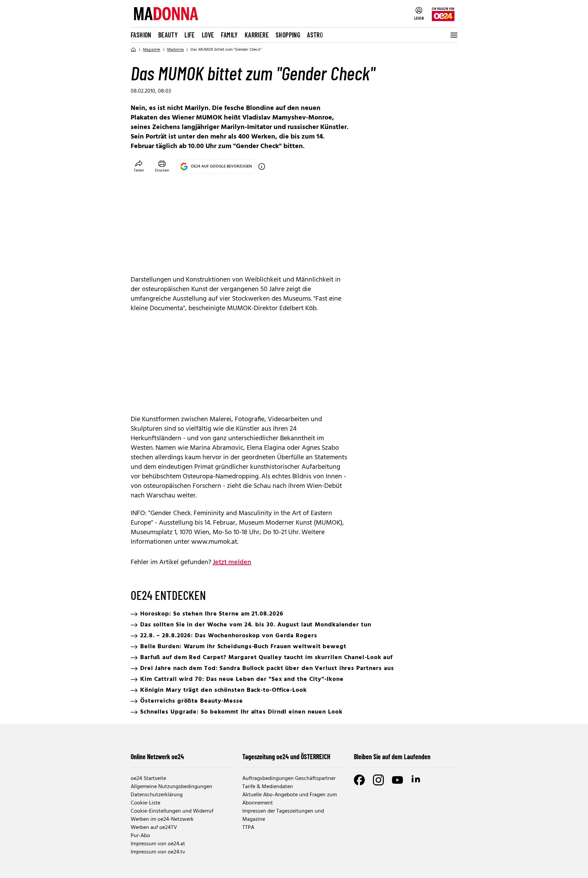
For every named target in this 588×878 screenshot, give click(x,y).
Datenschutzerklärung (157, 795)
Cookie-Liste (145, 803)
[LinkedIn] (416, 780)
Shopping (288, 35)
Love (208, 35)
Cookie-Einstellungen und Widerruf (172, 811)
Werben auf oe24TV (154, 827)
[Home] (133, 49)
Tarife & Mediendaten (267, 786)
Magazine (151, 49)
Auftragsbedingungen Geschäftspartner (289, 778)
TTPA (248, 827)
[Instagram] (378, 780)
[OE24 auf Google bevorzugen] (262, 166)
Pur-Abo (140, 835)
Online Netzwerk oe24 (157, 756)
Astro (315, 35)
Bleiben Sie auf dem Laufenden (392, 756)
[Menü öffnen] (453, 35)
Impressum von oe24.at (158, 844)
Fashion (141, 35)
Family (229, 35)
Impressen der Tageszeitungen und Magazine (283, 815)
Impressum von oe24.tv (158, 852)
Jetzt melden (232, 562)
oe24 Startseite (148, 778)
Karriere (257, 35)
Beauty (168, 35)
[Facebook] (359, 780)
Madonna (175, 49)
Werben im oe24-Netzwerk (162, 819)
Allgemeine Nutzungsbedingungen (171, 786)
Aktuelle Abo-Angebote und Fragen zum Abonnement (289, 799)
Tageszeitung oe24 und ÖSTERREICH (286, 756)
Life (189, 35)
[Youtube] (397, 780)
